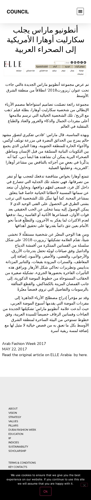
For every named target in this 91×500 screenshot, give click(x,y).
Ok (45, 491)
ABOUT (13, 408)
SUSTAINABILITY (18, 446)
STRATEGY (14, 417)
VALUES (13, 421)
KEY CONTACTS (17, 467)
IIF (9, 438)
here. (83, 354)
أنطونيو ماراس (48, 84)
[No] (84, 485)
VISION (12, 413)
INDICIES (13, 442)
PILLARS (13, 425)
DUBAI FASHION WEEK (22, 430)
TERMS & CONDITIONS (22, 462)
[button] (80, 11)
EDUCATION (15, 434)
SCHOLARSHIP (17, 451)
